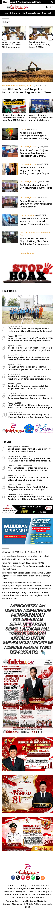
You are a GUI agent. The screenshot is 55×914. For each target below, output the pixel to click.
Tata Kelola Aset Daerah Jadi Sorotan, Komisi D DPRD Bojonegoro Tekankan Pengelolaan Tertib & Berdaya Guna (13, 44)
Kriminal (40, 897)
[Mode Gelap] (47, 7)
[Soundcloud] (43, 878)
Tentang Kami (12, 901)
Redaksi (6, 904)
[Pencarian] (51, 7)
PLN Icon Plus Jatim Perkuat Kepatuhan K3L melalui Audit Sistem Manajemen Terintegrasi (30, 330)
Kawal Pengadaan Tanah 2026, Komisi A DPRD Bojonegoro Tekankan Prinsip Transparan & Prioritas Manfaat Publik (30, 339)
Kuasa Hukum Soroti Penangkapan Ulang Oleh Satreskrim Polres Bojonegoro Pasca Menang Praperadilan (36, 137)
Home (10, 885)
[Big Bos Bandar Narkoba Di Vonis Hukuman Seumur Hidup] (10, 186)
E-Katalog (21, 885)
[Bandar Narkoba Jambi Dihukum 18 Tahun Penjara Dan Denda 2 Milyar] (10, 203)
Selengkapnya (27, 253)
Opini (33, 894)
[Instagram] (23, 877)
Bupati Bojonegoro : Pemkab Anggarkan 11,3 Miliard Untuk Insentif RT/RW (29, 450)
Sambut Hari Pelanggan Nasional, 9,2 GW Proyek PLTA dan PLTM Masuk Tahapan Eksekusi (28, 387)
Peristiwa (30, 215)
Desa (22, 232)
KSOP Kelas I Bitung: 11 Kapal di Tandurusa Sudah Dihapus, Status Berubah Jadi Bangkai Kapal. (30, 406)
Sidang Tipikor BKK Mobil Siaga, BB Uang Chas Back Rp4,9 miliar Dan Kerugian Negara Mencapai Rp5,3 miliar (36, 242)
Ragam (46, 891)
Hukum (16, 85)
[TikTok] (38, 878)
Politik (25, 894)
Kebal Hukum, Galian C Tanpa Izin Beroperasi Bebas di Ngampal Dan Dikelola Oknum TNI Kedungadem (27, 92)
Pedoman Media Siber (37, 901)
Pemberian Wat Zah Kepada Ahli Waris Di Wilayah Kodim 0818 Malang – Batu (28, 478)
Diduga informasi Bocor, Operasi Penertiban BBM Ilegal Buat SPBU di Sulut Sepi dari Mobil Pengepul (14, 117)
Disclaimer (17, 904)
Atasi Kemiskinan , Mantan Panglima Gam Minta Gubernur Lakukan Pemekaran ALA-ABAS (28, 469)
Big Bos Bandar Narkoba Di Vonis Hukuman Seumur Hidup (36, 186)
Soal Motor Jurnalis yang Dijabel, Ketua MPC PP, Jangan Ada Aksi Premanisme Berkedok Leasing (29, 459)
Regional (23, 888)
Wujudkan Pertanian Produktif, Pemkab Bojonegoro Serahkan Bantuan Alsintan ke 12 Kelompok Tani (30, 396)
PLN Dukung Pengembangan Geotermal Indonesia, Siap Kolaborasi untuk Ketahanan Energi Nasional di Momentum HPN (29, 368)
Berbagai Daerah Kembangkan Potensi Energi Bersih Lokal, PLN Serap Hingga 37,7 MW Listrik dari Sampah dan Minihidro (30, 497)
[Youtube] (28, 877)
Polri (21, 235)
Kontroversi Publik (38, 885)
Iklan (23, 901)
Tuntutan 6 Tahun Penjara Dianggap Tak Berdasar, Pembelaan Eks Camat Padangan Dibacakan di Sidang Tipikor (34, 156)
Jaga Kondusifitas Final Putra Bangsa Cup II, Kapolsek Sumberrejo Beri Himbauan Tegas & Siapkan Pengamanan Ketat (30, 415)
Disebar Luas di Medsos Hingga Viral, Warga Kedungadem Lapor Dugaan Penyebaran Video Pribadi (35, 171)
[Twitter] (18, 877)
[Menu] (4, 7)
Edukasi (8, 891)
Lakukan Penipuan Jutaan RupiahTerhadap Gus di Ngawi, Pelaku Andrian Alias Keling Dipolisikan (34, 222)
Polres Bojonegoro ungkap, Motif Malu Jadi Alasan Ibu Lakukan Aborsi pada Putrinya (40, 117)
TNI (30, 85)
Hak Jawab (7, 85)
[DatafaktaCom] (17, 7)
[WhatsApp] (33, 877)
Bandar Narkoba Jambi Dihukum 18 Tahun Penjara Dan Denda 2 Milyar (36, 204)
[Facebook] (13, 877)
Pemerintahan (12, 894)
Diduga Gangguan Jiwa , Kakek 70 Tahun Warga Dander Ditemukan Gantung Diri (28, 488)
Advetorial (44, 894)
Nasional (46, 232)
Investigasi (24, 85)
